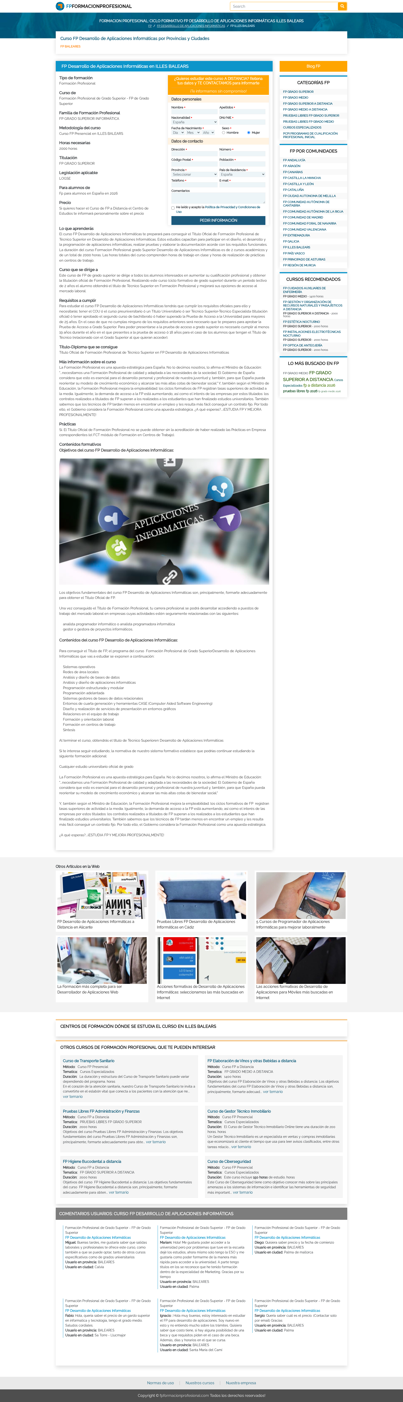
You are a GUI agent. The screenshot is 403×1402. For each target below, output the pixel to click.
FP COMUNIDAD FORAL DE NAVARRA (309, 223)
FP (150, 26)
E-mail (224, 180)
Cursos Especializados (302, 127)
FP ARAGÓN (291, 166)
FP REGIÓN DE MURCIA (299, 265)
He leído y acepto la (218, 209)
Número (225, 149)
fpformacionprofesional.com (184, 1395)
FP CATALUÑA (293, 190)
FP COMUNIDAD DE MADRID (303, 217)
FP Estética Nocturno (301, 322)
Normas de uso (160, 1383)
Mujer (256, 132)
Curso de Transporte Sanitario (89, 1061)
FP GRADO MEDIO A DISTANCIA (305, 109)
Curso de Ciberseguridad (229, 1161)
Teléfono (177, 180)
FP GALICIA (291, 241)
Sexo (225, 128)
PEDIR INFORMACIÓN (218, 220)
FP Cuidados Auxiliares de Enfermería (304, 290)
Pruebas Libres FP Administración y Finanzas (101, 1111)
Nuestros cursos (200, 1383)
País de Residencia (232, 170)
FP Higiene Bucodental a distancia (92, 1161)
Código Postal (181, 159)
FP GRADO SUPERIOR (298, 91)
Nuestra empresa (241, 1383)
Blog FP (313, 66)
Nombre (177, 107)
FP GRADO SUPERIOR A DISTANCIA (308, 103)
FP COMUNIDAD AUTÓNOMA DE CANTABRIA (306, 203)
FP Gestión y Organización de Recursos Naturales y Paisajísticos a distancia (312, 305)
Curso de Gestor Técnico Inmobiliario (239, 1111)
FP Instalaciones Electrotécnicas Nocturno (312, 333)
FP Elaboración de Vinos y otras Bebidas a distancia (252, 1061)
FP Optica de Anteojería (302, 345)
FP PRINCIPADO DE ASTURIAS (304, 259)
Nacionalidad (180, 117)
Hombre (233, 132)
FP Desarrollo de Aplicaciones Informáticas (191, 26)
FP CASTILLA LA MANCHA (302, 178)
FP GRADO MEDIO (295, 97)
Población (226, 159)
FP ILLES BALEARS (296, 247)
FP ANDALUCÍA (294, 160)
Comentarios (180, 190)
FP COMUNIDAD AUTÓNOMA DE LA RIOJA (313, 211)
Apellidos (226, 107)
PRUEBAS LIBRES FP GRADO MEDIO (308, 121)
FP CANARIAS (293, 172)
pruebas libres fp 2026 (300, 391)
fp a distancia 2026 (319, 385)
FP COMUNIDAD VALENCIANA (304, 229)
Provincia (177, 170)
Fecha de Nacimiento (186, 128)
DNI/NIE (225, 117)
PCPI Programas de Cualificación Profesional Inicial (310, 135)
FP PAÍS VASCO (294, 253)
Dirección (178, 149)
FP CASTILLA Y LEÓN (298, 184)
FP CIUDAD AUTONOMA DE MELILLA (309, 196)
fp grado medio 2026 (329, 391)
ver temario (73, 1096)
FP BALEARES (70, 46)
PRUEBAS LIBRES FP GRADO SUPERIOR (311, 115)
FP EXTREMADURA (296, 235)
